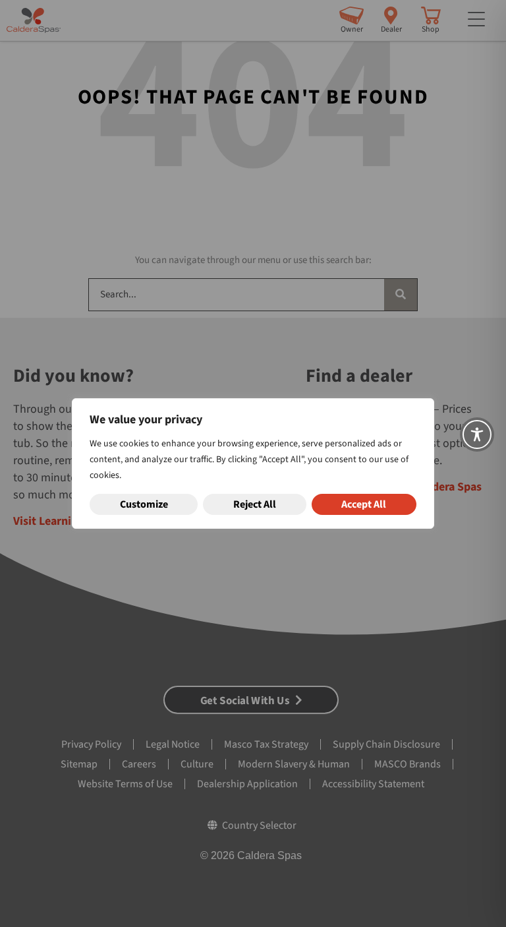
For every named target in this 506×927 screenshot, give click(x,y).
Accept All (363, 504)
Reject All (254, 504)
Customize (144, 504)
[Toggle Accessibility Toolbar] (477, 434)
